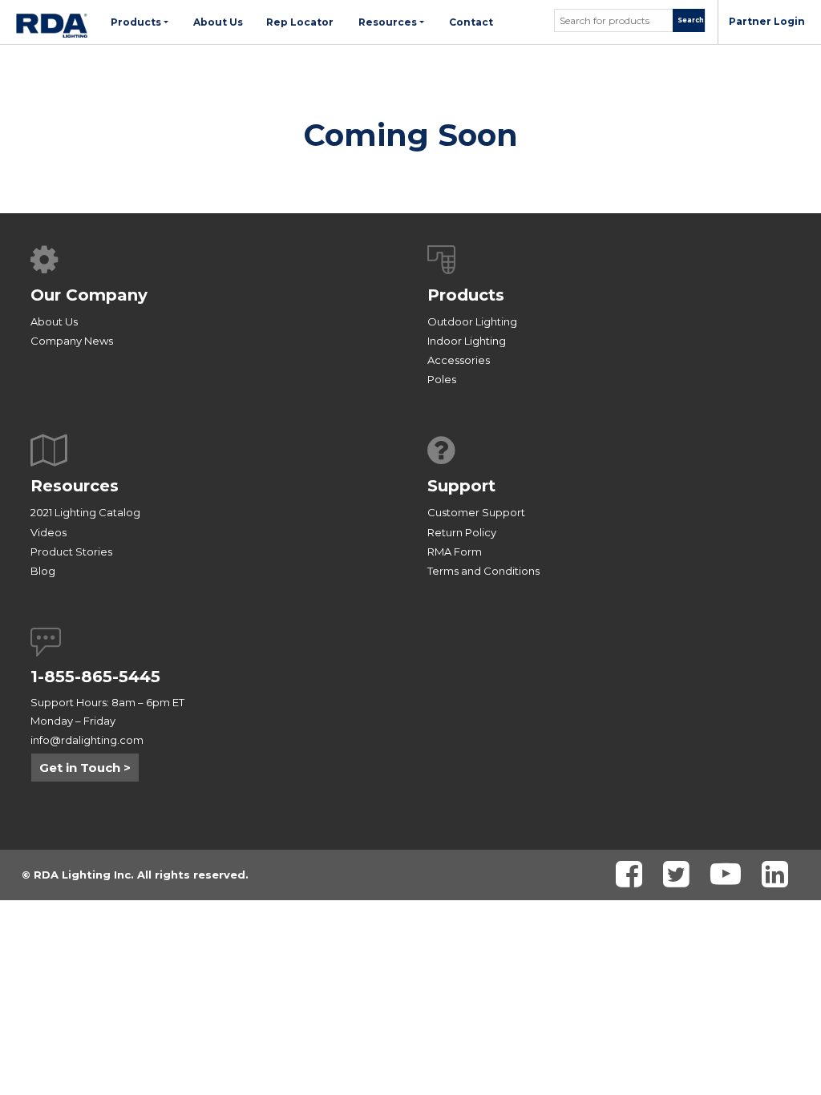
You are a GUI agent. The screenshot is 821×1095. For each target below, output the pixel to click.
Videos (48, 532)
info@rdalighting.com (87, 739)
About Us (54, 321)
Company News (71, 340)
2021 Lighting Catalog (85, 512)
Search (690, 20)
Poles (441, 379)
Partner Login (767, 21)
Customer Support (476, 512)
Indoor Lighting (466, 340)
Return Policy (461, 532)
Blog (42, 570)
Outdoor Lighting (472, 321)
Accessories (458, 360)
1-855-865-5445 (95, 676)
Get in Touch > (85, 767)
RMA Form (454, 551)
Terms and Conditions (483, 570)
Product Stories (71, 551)
